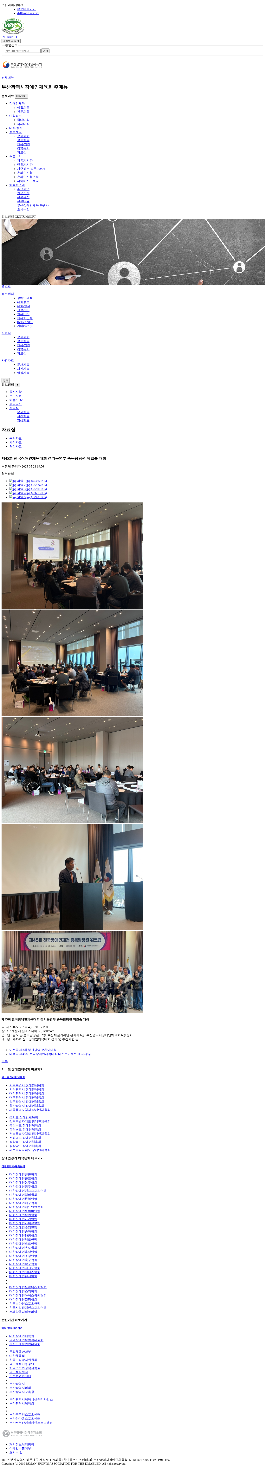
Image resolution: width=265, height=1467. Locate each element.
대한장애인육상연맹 (23, 1251)
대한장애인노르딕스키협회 (28, 1287)
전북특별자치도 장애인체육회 (29, 1133)
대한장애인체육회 (21, 1336)
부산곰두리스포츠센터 (24, 1414)
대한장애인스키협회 (23, 1291)
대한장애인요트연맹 (23, 1243)
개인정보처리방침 (21, 1444)
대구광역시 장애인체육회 (26, 1097)
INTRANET (9, 36)
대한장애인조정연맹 (23, 1255)
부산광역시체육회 (21, 1403)
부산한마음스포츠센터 (24, 1418)
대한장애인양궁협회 (23, 1235)
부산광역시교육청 (21, 1391)
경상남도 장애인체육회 (25, 1145)
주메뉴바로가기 (28, 13)
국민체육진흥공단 (21, 1364)
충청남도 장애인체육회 (25, 1129)
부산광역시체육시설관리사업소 (31, 1399)
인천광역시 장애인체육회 (26, 1089)
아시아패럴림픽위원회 (24, 1344)
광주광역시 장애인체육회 (26, 1101)
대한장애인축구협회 (23, 1260)
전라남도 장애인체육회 (25, 1137)
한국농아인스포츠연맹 (24, 1303)
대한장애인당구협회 (23, 1186)
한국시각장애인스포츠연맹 (28, 1307)
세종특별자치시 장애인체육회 (29, 1109)
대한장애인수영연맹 (23, 1227)
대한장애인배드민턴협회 (26, 1207)
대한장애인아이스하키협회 (28, 1295)
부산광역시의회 (20, 1387)
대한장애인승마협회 (23, 1231)
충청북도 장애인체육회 (25, 1125)
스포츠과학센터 (20, 1376)
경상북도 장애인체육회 (25, 1141)
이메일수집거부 (20, 1448)
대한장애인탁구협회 (23, 1264)
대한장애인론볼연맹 (23, 1198)
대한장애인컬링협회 (23, 1299)
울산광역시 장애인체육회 (26, 1105)
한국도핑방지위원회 (23, 1359)
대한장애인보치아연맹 (24, 1211)
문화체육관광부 (20, 1351)
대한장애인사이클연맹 (24, 1223)
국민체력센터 (18, 1372)
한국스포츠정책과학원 (24, 1368)
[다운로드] (13, 33)
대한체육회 (17, 1355)
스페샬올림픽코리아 (23, 1311)
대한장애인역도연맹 (23, 1239)
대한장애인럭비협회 (23, 1194)
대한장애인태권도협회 (24, 1268)
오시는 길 (16, 1452)
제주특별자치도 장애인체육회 (29, 1150)
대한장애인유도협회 (23, 1247)
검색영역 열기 (11, 40)
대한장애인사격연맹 (23, 1219)
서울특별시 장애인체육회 (26, 1085)
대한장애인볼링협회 (23, 1215)
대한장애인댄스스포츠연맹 (28, 1190)
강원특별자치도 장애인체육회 (29, 1121)
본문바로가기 (26, 9)
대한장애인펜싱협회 (23, 1276)
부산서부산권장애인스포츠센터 (31, 1422)
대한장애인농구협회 (23, 1182)
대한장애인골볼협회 (23, 1174)
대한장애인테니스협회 (24, 1272)
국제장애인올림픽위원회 (26, 1340)
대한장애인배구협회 (23, 1203)
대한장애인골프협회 (23, 1178)
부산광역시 (17, 1383)
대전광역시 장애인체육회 (26, 1093)
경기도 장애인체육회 (23, 1117)
